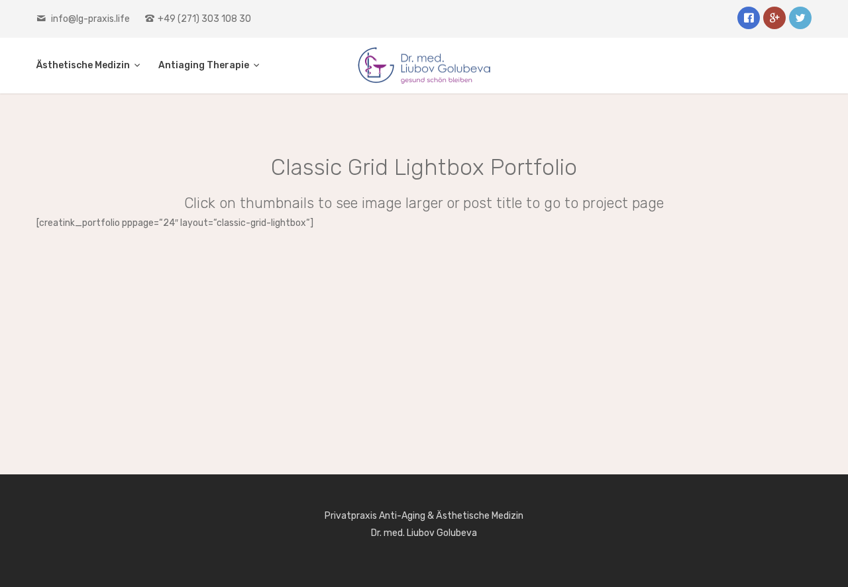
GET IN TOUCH (422, 401)
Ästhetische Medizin (84, 65)
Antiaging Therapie (204, 65)
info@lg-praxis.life (90, 19)
